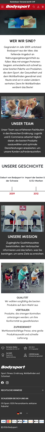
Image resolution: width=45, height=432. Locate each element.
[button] (43, 7)
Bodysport (12, 427)
